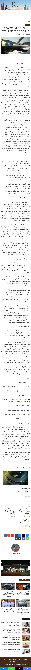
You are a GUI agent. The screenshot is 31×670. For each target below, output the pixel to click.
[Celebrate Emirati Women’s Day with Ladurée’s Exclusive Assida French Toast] (26, 645)
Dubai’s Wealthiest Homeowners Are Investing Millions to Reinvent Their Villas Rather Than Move (10, 637)
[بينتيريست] (12, 535)
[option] (15, 568)
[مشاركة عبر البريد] (19, 538)
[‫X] (23, 535)
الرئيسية (27, 21)
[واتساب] (27, 538)
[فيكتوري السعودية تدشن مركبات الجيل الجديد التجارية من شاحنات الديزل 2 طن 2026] (8, 603)
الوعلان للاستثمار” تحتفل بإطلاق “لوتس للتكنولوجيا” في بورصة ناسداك (23, 521)
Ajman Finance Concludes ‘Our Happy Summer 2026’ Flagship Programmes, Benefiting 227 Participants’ (11, 630)
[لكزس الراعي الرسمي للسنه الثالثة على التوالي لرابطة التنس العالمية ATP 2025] (23, 586)
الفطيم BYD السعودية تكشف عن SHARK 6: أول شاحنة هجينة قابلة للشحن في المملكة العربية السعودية (15, 569)
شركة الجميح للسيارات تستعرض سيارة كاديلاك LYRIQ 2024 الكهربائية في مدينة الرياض (8, 594)
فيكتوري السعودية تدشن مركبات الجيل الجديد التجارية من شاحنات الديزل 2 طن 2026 (8, 609)
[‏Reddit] (8, 535)
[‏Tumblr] (16, 535)
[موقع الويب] (15, 556)
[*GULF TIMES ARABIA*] (15, 5)
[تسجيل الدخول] (19, 12)
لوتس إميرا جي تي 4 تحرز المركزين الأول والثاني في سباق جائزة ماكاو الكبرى (9, 511)
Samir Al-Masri (25, 34)
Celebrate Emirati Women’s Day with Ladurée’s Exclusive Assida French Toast (11, 643)
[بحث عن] (25, 12)
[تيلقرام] (23, 538)
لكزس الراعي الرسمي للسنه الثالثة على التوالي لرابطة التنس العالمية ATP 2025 (23, 593)
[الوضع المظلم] (22, 12)
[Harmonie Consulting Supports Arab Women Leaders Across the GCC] (26, 651)
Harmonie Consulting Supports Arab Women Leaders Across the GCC (12, 650)
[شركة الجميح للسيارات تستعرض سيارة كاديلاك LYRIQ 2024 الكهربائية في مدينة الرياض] (8, 586)
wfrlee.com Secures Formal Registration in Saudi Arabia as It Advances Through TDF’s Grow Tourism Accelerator (10, 624)
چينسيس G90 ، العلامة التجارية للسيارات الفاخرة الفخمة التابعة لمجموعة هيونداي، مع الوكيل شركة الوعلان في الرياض (23, 611)
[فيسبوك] (27, 535)
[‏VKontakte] (5, 535)
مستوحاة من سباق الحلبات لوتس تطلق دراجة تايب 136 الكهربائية (24, 511)
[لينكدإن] (19, 535)
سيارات (22, 21)
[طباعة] (16, 538)
